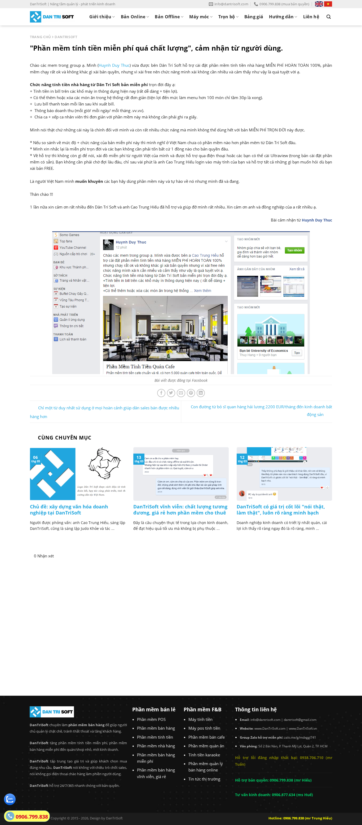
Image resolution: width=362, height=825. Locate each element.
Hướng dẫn (281, 17)
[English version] (319, 4)
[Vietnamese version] (328, 4)
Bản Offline (167, 17)
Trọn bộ (226, 17)
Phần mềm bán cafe (206, 737)
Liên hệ (311, 17)
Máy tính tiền (200, 719)
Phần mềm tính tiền (155, 737)
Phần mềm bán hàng (156, 728)
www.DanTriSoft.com (269, 728)
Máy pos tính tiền (204, 728)
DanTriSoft (114, 818)
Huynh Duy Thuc (114, 65)
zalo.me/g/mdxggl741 (300, 737)
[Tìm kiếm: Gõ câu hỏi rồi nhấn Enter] (328, 16)
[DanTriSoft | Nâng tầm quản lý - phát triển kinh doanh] (52, 17)
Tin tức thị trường (204, 779)
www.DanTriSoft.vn (303, 728)
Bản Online (133, 17)
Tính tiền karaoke (204, 754)
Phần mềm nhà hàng (156, 745)
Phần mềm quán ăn (206, 745)
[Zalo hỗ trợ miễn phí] (10, 798)
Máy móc (199, 17)
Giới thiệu (100, 17)
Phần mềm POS (151, 719)
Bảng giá (253, 17)
